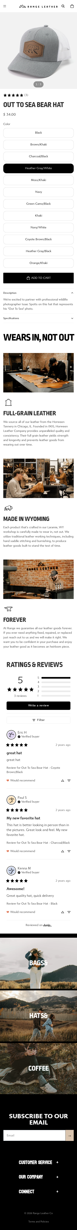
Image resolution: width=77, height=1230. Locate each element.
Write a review (38, 705)
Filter (41, 720)
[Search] (63, 6)
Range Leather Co (43, 1213)
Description (9, 293)
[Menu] (4, 6)
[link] (15, 95)
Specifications (11, 318)
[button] (54, 678)
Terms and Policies (38, 1221)
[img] (28, 736)
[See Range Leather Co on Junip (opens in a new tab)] (47, 925)
